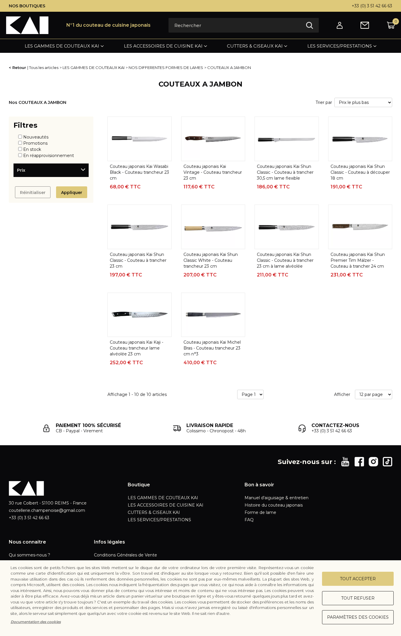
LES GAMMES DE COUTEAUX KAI (62, 46)
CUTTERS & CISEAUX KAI (255, 46)
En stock (32, 149)
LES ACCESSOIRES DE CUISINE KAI (163, 46)
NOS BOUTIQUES (27, 6)
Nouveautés (35, 137)
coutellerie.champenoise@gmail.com (47, 510)
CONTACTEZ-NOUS (335, 425)
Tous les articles (43, 67)
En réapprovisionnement (48, 155)
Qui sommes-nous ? (29, 555)
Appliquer (71, 192)
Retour (19, 67)
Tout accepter (358, 578)
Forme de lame (260, 512)
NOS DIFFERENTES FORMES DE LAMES (166, 67)
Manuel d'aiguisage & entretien (277, 497)
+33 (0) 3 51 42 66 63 (372, 6)
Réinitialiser (33, 192)
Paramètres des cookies (358, 617)
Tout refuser (358, 598)
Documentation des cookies (36, 622)
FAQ (249, 519)
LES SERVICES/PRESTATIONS (339, 46)
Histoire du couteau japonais (274, 505)
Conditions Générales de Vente (125, 555)
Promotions (35, 143)
